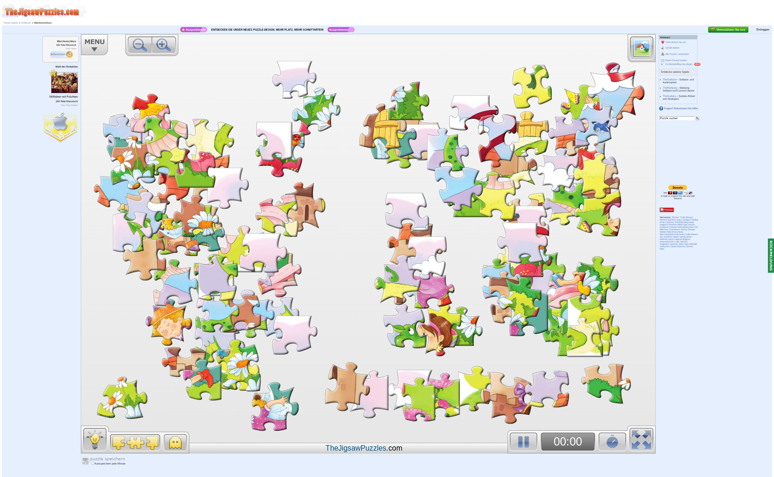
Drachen (673, 224)
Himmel (663, 220)
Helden (663, 232)
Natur (679, 220)
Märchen (664, 229)
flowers (694, 234)
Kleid (680, 224)
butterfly (664, 239)
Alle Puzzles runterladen (677, 54)
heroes (689, 246)
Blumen (689, 217)
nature (676, 236)
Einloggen (762, 29)
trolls (688, 234)
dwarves (681, 246)
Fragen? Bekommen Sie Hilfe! (681, 108)
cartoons (669, 222)
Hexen (691, 224)
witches (684, 241)
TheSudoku (669, 96)
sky (661, 236)
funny (671, 239)
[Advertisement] (430, 11)
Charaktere (674, 229)
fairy (687, 244)
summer (668, 236)
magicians (665, 244)
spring (682, 236)
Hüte (685, 224)
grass (689, 236)
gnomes (674, 244)
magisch (664, 224)
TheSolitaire (670, 79)
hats (677, 241)
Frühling (694, 220)
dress (672, 241)
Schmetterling (681, 222)
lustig (691, 222)
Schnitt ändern (672, 48)
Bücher (675, 217)
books (682, 234)
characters (665, 246)
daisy (681, 244)
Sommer (672, 220)
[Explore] (61, 54)
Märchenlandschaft (669, 234)
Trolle (682, 217)
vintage (686, 220)
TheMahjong (670, 87)
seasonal (664, 241)
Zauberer (664, 227)
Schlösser (26, 23)
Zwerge (691, 229)
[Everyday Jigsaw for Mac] (61, 126)
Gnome (673, 227)
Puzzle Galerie (11, 23)
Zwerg (684, 229)
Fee (696, 227)
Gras (662, 222)
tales (662, 249)
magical (678, 239)
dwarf (673, 246)
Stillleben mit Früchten (63, 96)
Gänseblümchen (685, 227)
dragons (686, 239)
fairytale (693, 244)
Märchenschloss (675, 232)
